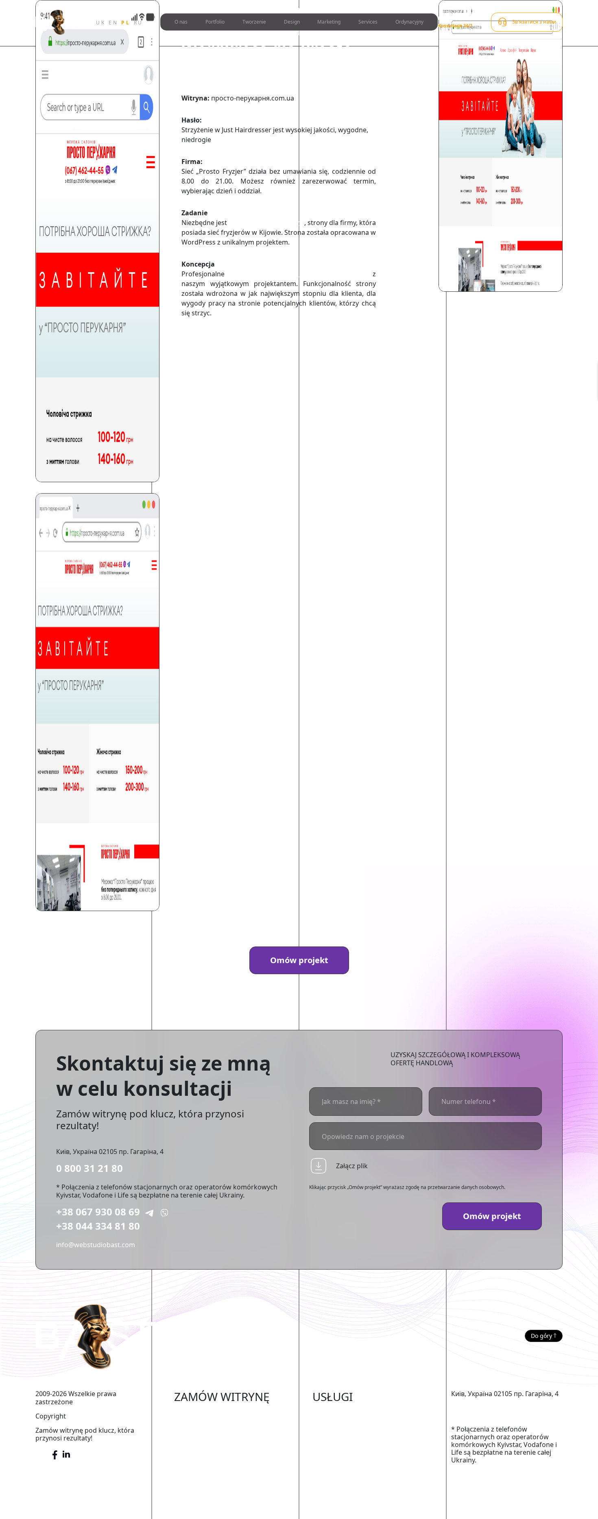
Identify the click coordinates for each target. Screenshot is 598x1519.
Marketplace (193, 1426)
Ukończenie (330, 1414)
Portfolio (215, 21)
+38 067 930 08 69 (98, 1211)
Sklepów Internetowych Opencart (226, 1438)
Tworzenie (254, 21)
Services (368, 21)
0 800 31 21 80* (456, 18)
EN (113, 22)
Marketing (328, 21)
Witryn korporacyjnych (209, 1451)
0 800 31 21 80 (89, 1168)
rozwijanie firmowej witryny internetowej (298, 273)
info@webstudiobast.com (95, 1244)
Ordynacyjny (409, 21)
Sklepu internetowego (208, 1414)
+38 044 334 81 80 (98, 1226)
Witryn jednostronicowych (214, 1475)
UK (100, 22)
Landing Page (195, 1488)
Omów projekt (299, 960)
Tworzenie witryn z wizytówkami (224, 1463)
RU (138, 22)
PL (125, 22)
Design (292, 21)
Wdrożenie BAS (335, 1451)
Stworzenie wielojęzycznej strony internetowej (225, 1505)
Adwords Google (338, 1438)
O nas (181, 21)
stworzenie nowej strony (266, 222)
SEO (318, 1426)
